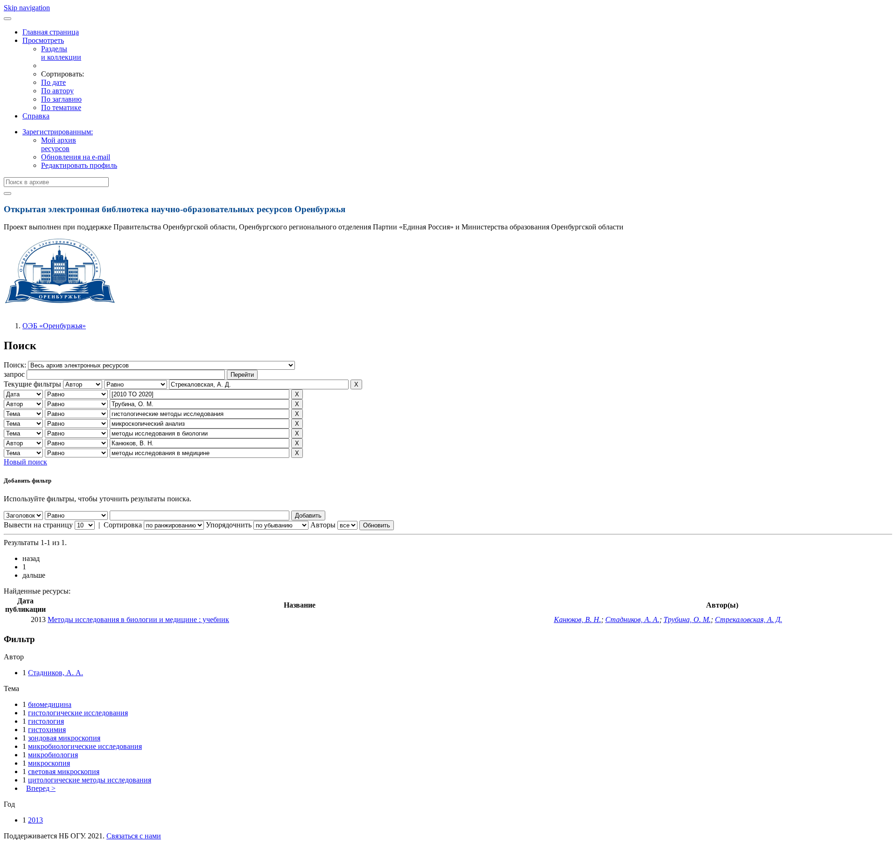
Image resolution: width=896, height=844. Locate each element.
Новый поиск (25, 462)
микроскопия (49, 763)
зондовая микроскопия (64, 738)
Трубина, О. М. (687, 619)
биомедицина (49, 704)
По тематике (61, 107)
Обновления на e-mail (75, 157)
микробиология (53, 755)
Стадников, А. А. (632, 619)
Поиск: (16, 365)
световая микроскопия (63, 771)
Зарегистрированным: (57, 132)
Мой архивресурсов (58, 144)
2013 (35, 820)
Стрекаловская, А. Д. (748, 619)
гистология (46, 721)
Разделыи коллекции (61, 53)
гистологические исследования (78, 713)
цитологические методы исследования (89, 780)
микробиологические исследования (85, 746)
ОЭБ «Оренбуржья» (54, 326)
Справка (35, 116)
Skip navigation (27, 8)
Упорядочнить (229, 525)
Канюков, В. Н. (577, 619)
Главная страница (50, 32)
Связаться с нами (133, 836)
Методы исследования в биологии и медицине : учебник (138, 619)
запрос (14, 374)
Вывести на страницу (38, 525)
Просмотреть (43, 40)
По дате (53, 82)
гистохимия (47, 729)
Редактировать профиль (79, 165)
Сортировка (123, 525)
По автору (57, 91)
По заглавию (61, 99)
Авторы (323, 525)
